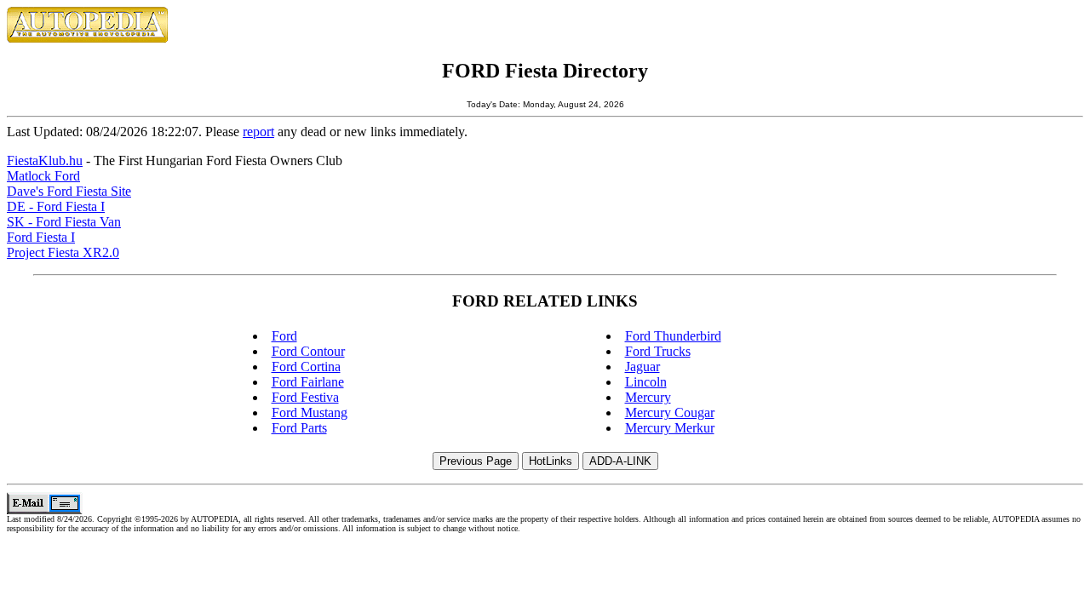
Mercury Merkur (669, 428)
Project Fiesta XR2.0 (63, 252)
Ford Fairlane (308, 382)
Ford (284, 336)
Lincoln (646, 382)
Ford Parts (299, 428)
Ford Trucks (658, 351)
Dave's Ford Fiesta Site (69, 191)
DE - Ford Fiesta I (56, 206)
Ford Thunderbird (673, 336)
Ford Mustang (309, 412)
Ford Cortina (306, 366)
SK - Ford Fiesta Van (64, 222)
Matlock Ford (43, 176)
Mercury (648, 397)
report (258, 131)
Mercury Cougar (669, 412)
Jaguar (642, 366)
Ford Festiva (305, 397)
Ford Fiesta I (41, 237)
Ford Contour (308, 351)
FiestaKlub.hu (45, 160)
